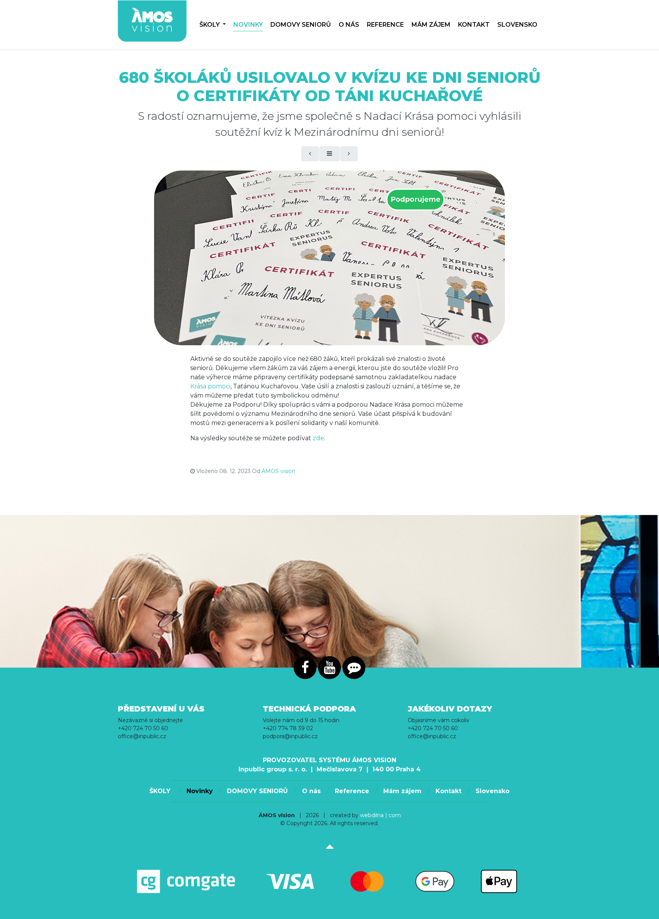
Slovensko (517, 24)
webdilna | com (380, 815)
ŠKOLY (210, 24)
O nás (349, 24)
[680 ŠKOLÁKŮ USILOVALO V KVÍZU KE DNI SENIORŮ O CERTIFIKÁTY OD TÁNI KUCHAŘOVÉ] (329, 258)
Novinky (248, 24)
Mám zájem (430, 24)
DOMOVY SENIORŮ (300, 24)
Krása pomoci (210, 386)
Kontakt (474, 24)
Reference (385, 24)
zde (318, 438)
